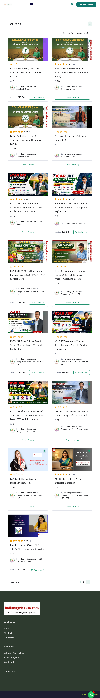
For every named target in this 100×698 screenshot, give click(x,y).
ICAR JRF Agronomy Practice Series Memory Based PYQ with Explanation (71, 345)
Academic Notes (23, 89)
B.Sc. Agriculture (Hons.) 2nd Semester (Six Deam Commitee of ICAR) (72, 72)
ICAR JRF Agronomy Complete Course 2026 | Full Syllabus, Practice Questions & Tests (70, 275)
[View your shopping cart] (72, 4)
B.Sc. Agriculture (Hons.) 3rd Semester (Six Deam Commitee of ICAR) (27, 72)
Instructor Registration (14, 653)
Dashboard (9, 662)
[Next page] (88, 582)
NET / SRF (65, 498)
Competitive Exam (24, 291)
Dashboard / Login (86, 4)
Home (6, 628)
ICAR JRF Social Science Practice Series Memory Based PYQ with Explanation (72, 207)
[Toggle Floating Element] (91, 694)
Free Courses (82, 429)
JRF (84, 223)
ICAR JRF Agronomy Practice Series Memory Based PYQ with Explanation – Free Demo (26, 207)
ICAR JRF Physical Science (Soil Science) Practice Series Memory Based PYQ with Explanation (26, 415)
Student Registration (13, 657)
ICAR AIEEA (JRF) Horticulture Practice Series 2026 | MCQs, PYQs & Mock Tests (27, 275)
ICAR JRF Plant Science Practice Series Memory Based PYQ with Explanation (26, 345)
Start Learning (72, 165)
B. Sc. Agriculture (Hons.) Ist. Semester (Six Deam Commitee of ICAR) (27, 140)
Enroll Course (72, 97)
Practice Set (26, 562)
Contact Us (9, 637)
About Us (8, 633)
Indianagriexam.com (27, 86)
